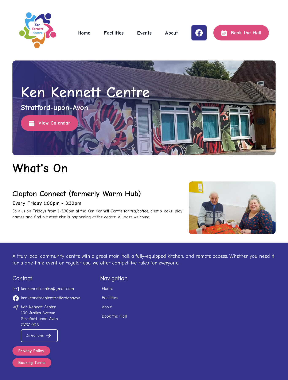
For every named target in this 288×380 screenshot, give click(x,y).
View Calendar (53, 123)
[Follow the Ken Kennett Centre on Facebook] (199, 32)
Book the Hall (245, 33)
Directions (35, 335)
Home (84, 33)
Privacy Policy (31, 350)
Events (144, 33)
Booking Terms (31, 362)
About (171, 33)
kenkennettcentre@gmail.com (47, 288)
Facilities (114, 33)
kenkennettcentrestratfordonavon (50, 297)
